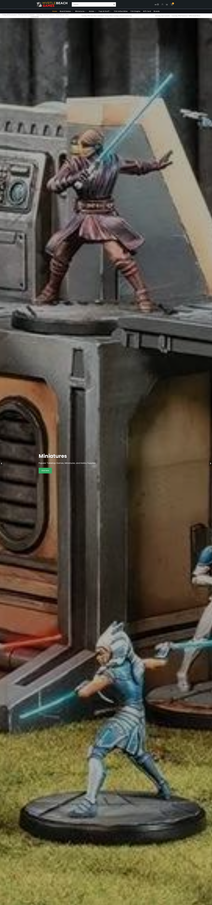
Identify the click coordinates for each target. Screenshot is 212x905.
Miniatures (80, 11)
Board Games (65, 11)
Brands (157, 11)
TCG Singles (135, 11)
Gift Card (147, 11)
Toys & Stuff (104, 11)
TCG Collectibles (121, 11)
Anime (91, 11)
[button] (1, 463)
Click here (45, 470)
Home (54, 11)
